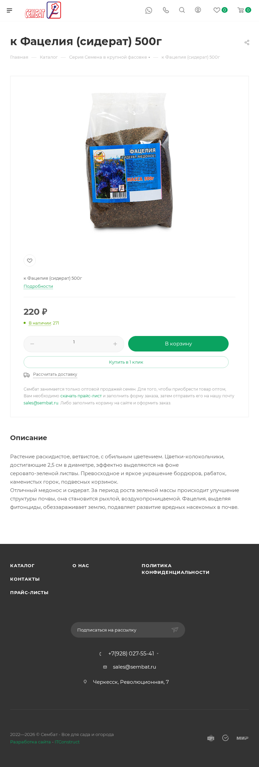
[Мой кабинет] (198, 10)
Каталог (22, 565)
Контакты (24, 579)
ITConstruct (67, 741)
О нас (81, 565)
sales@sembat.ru (41, 402)
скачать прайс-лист (81, 395)
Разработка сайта (30, 741)
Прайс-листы (29, 592)
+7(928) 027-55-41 (131, 653)
